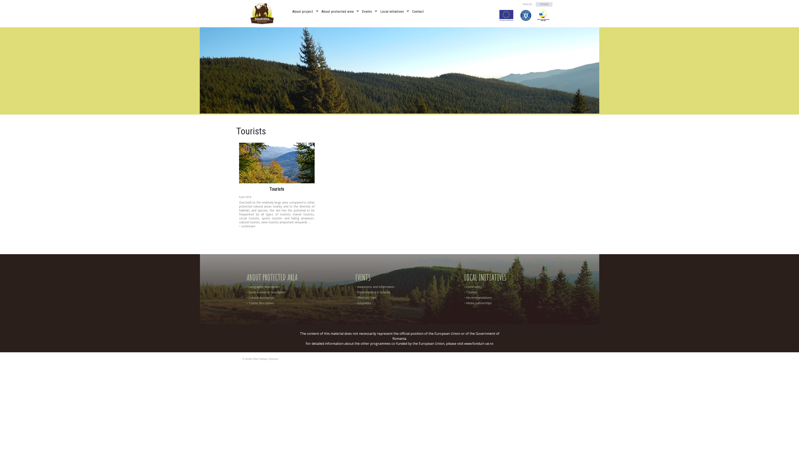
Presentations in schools (373, 292)
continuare (248, 226)
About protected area (337, 12)
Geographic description (263, 287)
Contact (418, 12)
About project (302, 12)
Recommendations (479, 298)
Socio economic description (267, 292)
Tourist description (261, 303)
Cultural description (261, 298)
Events (367, 12)
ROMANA (544, 4)
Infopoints (364, 303)
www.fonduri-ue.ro (478, 343)
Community (474, 287)
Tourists (276, 189)
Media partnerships (479, 303)
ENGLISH (527, 4)
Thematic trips (367, 298)
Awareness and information (376, 287)
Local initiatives (392, 12)
